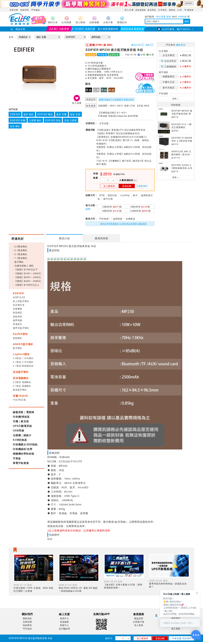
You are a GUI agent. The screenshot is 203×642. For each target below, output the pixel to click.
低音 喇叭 (15, 126)
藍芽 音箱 (75, 114)
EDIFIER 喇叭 (45, 114)
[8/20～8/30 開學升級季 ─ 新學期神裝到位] (101, 4)
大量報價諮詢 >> (128, 180)
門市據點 (35, 10)
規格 (147, 44)
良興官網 (14, 10)
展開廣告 (189, 3)
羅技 (169, 16)
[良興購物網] (19, 24)
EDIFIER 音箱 (53, 120)
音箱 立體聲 (70, 120)
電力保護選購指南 (108, 28)
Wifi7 (174, 16)
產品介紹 (136, 44)
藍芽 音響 (61, 114)
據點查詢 (180, 44)
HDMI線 (182, 16)
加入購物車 (142, 638)
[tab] (64, 238)
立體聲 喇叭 (35, 120)
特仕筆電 (161, 16)
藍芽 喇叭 (29, 114)
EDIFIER (15, 114)
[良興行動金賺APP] (101, 631)
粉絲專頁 (24, 10)
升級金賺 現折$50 (181, 638)
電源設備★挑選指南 (132, 28)
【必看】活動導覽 (59, 28)
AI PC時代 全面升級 (83, 28)
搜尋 (186, 21)
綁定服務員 (140, 10)
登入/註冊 (129, 10)
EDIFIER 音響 (17, 120)
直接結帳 (160, 638)
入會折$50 (141, 185)
